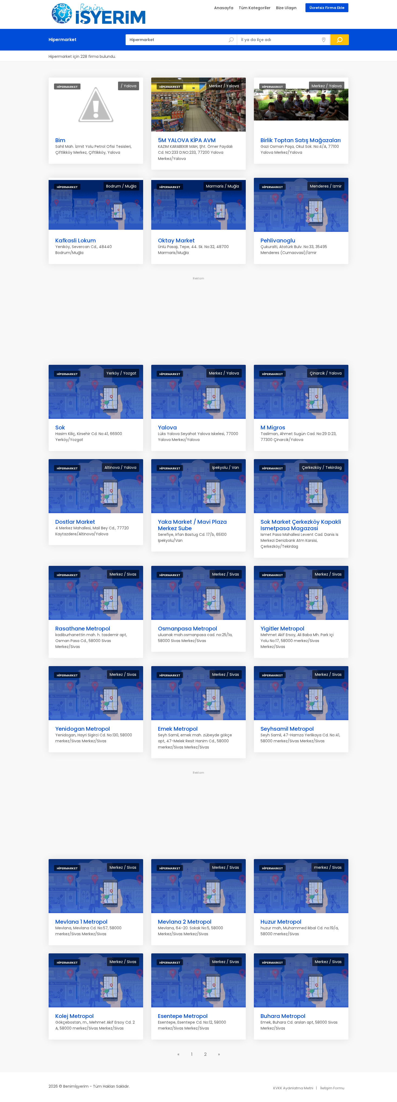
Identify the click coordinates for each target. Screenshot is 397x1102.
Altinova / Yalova (120, 467)
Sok (60, 427)
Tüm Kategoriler (255, 8)
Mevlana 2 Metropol (184, 922)
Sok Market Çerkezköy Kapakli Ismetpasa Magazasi (301, 525)
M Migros (273, 427)
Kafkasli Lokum (75, 240)
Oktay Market (176, 240)
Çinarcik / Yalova (326, 373)
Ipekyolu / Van (225, 467)
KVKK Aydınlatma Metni (293, 1088)
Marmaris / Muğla (222, 186)
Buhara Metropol (283, 1016)
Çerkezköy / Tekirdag (322, 467)
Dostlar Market (75, 522)
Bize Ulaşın (286, 8)
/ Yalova (128, 86)
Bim (60, 140)
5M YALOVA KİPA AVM (187, 140)
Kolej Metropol (74, 1016)
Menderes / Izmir (326, 186)
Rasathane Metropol (82, 628)
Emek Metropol (178, 729)
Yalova (167, 427)
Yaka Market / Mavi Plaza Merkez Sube (192, 525)
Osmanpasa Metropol (187, 628)
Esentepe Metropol (183, 1016)
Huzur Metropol (281, 922)
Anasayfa (223, 8)
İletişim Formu (332, 1088)
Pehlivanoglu (278, 240)
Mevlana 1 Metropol (81, 922)
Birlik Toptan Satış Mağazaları (301, 140)
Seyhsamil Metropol (287, 729)
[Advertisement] (198, 319)
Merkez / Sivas (123, 574)
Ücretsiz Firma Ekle (326, 7)
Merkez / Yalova (224, 86)
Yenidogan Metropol (82, 729)
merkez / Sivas (328, 867)
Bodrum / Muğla (121, 186)
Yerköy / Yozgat (121, 373)
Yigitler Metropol (282, 628)
